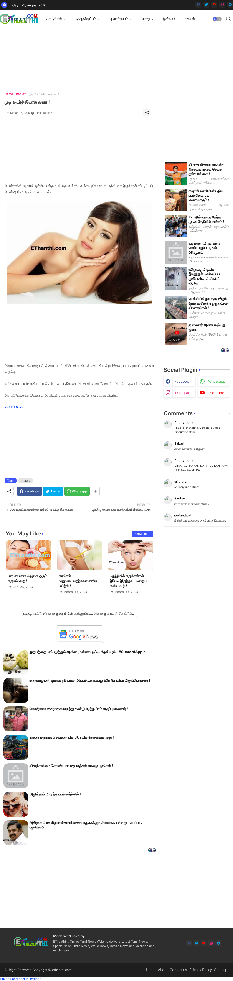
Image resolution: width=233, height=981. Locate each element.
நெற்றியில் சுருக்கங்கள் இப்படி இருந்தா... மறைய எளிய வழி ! (128, 581)
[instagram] (222, 5)
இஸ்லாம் (169, 18)
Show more (142, 533)
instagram (182, 392)
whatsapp (216, 381)
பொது (145, 18)
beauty (21, 94)
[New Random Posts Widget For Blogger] (152, 851)
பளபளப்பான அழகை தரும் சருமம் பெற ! (27, 578)
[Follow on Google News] (79, 640)
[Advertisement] (115, 59)
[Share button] (95, 491)
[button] (217, 19)
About (162, 970)
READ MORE (14, 407)
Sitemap (220, 970)
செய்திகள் (54, 18)
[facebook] (198, 5)
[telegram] (230, 5)
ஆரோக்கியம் (118, 18)
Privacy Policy (200, 970)
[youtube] (214, 5)
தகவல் (190, 18)
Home (9, 94)
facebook (182, 381)
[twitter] (206, 5)
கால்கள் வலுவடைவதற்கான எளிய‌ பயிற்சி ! (78, 581)
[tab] (56, 18)
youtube (217, 392)
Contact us (178, 970)
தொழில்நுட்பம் (85, 18)
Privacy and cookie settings (20, 979)
